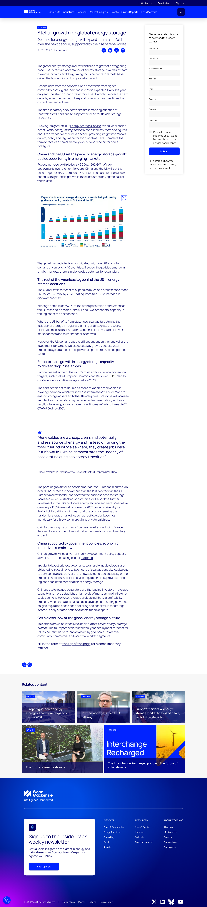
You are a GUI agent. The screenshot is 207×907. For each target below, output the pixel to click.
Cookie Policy (106, 901)
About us (168, 827)
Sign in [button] (180, 3)
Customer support (144, 842)
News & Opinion (142, 827)
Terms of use (68, 901)
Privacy (81, 901)
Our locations (170, 842)
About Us (54, 12)
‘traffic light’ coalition (50, 511)
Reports (107, 847)
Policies (92, 901)
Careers (168, 837)
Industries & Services (74, 12)
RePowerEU (104, 376)
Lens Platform (149, 12)
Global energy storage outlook (65, 130)
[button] (181, 12)
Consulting (109, 837)
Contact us (146, 3)
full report (73, 531)
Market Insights (99, 12)
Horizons (139, 832)
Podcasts (139, 837)
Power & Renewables (114, 827)
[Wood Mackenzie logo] (32, 11)
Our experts (169, 847)
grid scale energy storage (83, 503)
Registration (164, 3)
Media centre (170, 832)
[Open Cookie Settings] (7, 900)
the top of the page (76, 644)
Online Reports (129, 12)
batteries (87, 558)
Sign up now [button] (44, 866)
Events (115, 12)
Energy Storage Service (85, 126)
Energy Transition (112, 832)
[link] (103, 796)
